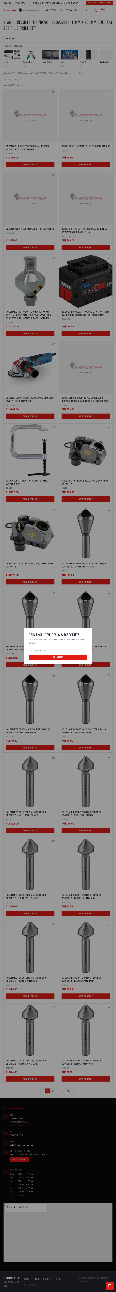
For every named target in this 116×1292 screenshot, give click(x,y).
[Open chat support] (110, 1286)
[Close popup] (88, 631)
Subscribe (58, 657)
